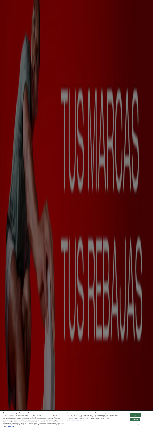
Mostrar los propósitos (136, 424)
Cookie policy (11, 426)
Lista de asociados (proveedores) (75, 420)
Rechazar (135, 419)
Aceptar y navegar (135, 415)
